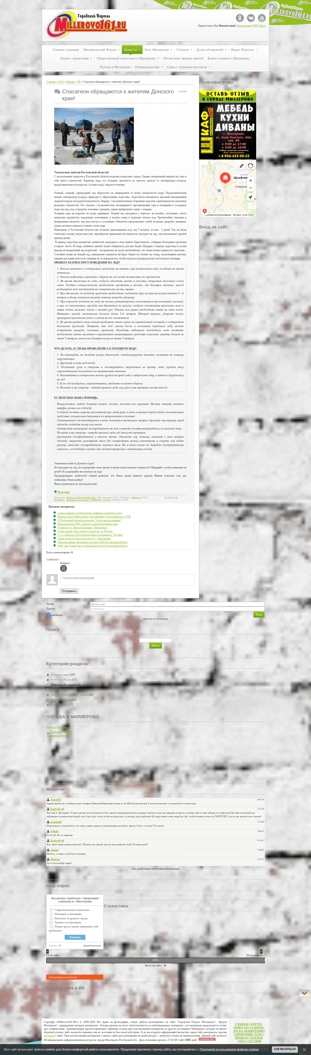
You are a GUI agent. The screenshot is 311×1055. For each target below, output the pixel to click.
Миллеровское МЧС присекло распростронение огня (88, 524)
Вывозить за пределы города (71, 918)
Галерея (256, 1027)
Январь (70, 81)
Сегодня (254, 1041)
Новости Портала (61, 699)
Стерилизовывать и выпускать (72, 910)
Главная (51, 81)
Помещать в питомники (68, 914)
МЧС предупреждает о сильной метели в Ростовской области (92, 545)
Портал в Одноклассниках (240, 18)
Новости (241, 1027)
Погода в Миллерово (58, 727)
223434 (106, 500)
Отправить (69, 591)
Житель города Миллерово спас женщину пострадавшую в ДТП (94, 516)
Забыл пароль (149, 619)
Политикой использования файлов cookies (229, 1049)
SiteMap (256, 1038)
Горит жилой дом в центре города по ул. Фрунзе (85, 531)
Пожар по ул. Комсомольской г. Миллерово (82, 527)
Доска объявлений (248, 1031)
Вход (263, 25)
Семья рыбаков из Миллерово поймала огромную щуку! (90, 513)
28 (78, 81)
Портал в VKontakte (251, 18)
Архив (86, 946)
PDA (242, 1041)
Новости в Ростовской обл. (81, 497)
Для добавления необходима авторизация (155, 868)
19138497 (59, 500)
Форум (256, 1024)
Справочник (243, 1034)
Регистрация (244, 25)
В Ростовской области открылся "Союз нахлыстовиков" (90, 520)
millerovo (136, 497)
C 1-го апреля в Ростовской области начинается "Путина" (90, 534)
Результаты (95, 946)
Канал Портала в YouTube (262, 18)
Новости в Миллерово (64, 689)
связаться (49, 1035)
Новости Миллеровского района (69, 694)
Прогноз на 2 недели (58, 735)
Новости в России (61, 679)
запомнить (57, 615)
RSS (255, 25)
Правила (241, 1038)
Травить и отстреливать (68, 922)
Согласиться (285, 1049)
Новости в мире (60, 674)
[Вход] (63, 568)
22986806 (95, 500)
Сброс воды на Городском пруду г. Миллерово (84, 538)
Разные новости (60, 704)
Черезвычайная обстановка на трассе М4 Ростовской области (92, 542)
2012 (61, 81)
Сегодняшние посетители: (63, 977)
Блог (259, 1034)
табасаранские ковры (77, 500)
